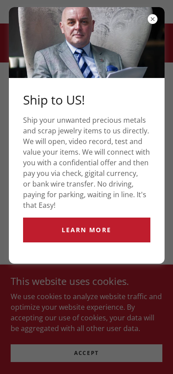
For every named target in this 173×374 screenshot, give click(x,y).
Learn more (86, 230)
